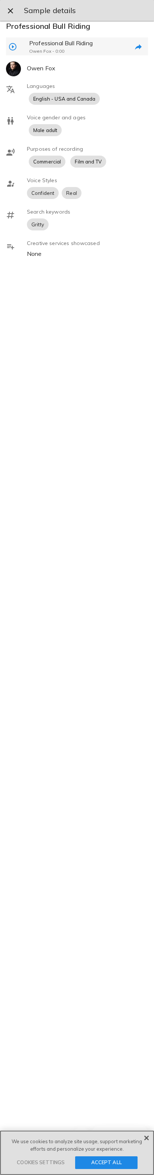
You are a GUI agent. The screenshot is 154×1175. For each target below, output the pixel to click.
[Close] (146, 1138)
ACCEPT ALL (106, 1162)
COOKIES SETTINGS (41, 1162)
